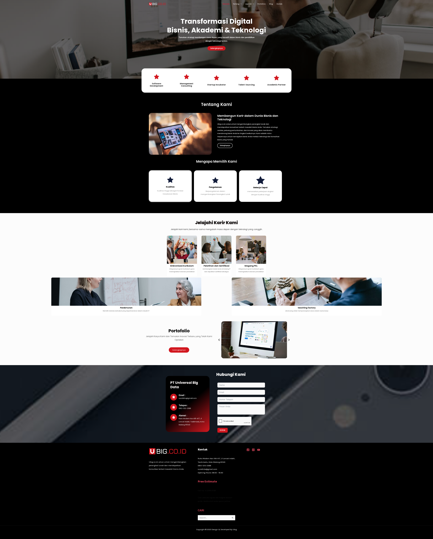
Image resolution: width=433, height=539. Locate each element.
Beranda (226, 4)
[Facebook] (248, 449)
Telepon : (183, 405)
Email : (182, 395)
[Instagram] (253, 449)
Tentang (236, 4)
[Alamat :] (173, 417)
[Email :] (173, 397)
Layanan (248, 4)
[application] (240, 4)
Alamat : (183, 415)
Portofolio (261, 4)
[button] (219, 339)
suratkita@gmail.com (207, 469)
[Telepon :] (173, 407)
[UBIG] (157, 4)
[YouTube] (258, 449)
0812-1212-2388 (204, 465)
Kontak (279, 4)
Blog (271, 4)
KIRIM (222, 430)
